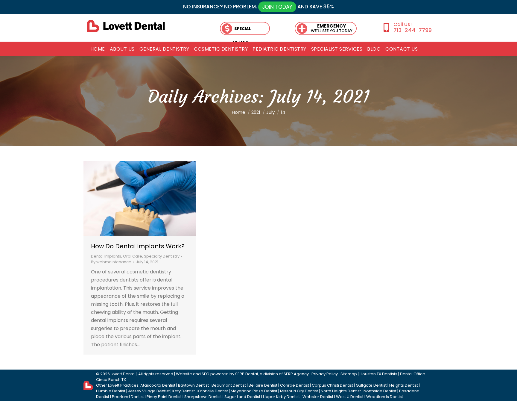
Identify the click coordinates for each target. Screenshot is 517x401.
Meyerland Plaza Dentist (254, 391)
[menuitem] (97, 49)
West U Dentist (350, 397)
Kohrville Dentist (212, 391)
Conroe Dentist (294, 385)
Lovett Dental (123, 374)
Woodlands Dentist (384, 397)
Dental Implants (106, 256)
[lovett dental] (126, 26)
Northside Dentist (380, 391)
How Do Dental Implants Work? (138, 246)
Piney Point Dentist (164, 397)
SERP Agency (296, 374)
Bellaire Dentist (263, 385)
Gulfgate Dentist (371, 385)
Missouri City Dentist (299, 391)
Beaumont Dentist (229, 385)
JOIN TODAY (277, 6)
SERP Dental (246, 374)
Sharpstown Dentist (203, 397)
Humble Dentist (110, 391)
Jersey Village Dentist (149, 391)
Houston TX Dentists (378, 374)
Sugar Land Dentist (242, 397)
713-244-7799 (412, 30)
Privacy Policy (324, 374)
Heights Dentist (403, 385)
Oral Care (132, 256)
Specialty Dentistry (162, 256)
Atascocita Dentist (157, 385)
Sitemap (348, 374)
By (111, 262)
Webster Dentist (317, 397)
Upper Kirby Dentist (281, 397)
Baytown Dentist (193, 385)
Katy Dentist (183, 391)
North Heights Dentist (341, 391)
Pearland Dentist (128, 397)
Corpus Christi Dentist (332, 385)
